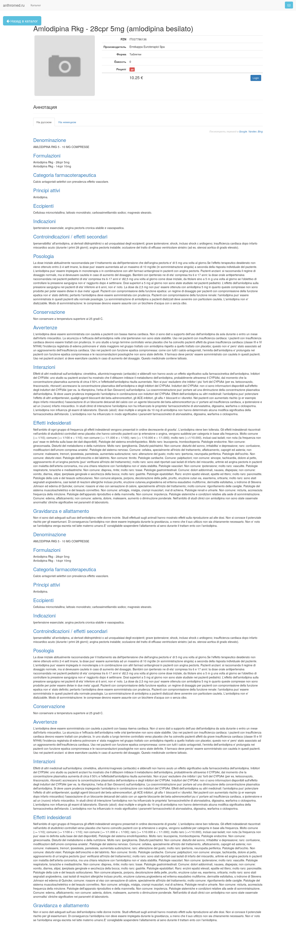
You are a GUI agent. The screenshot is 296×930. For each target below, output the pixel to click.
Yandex (252, 131)
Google (243, 131)
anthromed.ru (14, 5)
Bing (260, 131)
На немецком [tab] (67, 122)
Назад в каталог (23, 20)
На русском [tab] (44, 122)
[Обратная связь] (289, 5)
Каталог (36, 5)
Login (256, 78)
